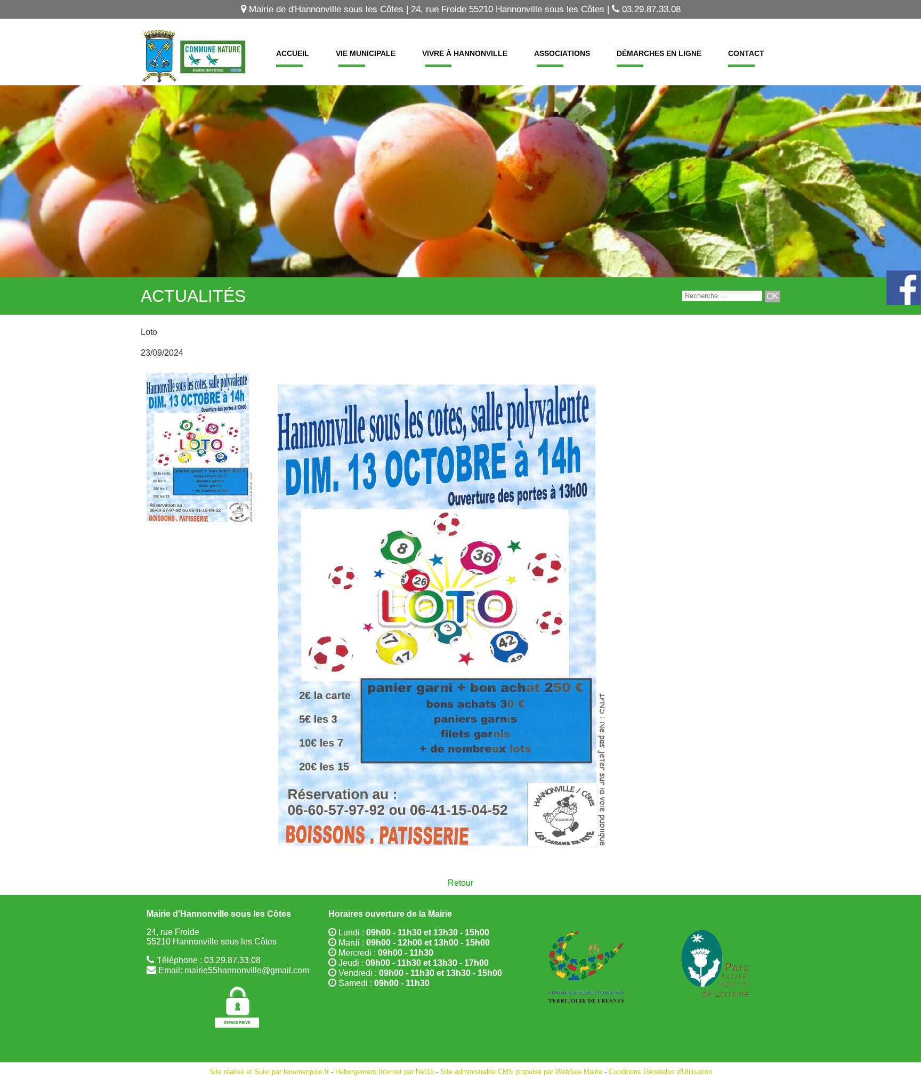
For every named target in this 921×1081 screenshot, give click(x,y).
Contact (746, 53)
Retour (460, 882)
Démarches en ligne (659, 53)
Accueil (292, 53)
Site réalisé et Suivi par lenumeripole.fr (269, 1072)
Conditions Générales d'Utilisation (660, 1072)
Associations (562, 53)
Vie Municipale (365, 53)
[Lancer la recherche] (772, 296)
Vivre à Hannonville (464, 53)
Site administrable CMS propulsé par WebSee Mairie (521, 1072)
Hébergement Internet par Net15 (384, 1072)
